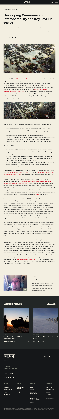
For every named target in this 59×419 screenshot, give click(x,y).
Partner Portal (9, 377)
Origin (48, 392)
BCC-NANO (7, 397)
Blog (31, 387)
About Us (49, 387)
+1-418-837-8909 (7, 366)
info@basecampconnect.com (10, 368)
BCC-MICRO (7, 394)
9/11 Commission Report (23, 78)
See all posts (51, 303)
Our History (50, 389)
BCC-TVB (6, 392)
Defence (19, 395)
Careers (48, 394)
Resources (33, 383)
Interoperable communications (26, 259)
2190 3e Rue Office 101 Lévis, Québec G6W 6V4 (7, 362)
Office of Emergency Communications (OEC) (19, 172)
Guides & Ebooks (35, 396)
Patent (32, 402)
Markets (19, 383)
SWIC (37, 194)
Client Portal (8, 373)
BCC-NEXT (6, 387)
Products (7, 383)
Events (32, 389)
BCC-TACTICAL (8, 389)
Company (49, 383)
